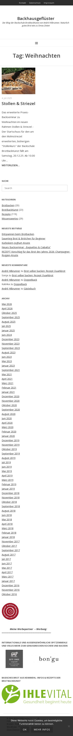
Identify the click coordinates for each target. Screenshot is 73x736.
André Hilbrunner (11, 271)
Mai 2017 (7, 567)
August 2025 (8, 321)
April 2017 (7, 572)
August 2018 (8, 510)
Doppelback (30, 279)
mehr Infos (42, 729)
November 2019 (11, 444)
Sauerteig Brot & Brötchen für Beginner (23, 238)
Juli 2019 (6, 462)
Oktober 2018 (9, 502)
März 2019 (7, 480)
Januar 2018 (8, 537)
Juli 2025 (6, 326)
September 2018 (11, 506)
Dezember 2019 (10, 440)
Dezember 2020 (10, 396)
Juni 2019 (7, 466)
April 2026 (7, 308)
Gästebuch (30, 288)
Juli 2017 (6, 559)
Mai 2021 (7, 374)
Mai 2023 (7, 361)
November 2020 (11, 400)
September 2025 (11, 317)
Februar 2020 (9, 431)
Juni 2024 (7, 334)
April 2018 (7, 523)
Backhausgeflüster (35, 18)
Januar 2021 (8, 392)
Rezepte (6, 214)
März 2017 (7, 576)
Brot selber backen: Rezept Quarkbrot (44, 271)
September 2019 (11, 453)
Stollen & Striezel (18, 103)
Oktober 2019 (9, 449)
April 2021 (7, 378)
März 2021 (7, 383)
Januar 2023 (8, 365)
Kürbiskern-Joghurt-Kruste (16, 242)
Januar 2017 (8, 581)
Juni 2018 (7, 515)
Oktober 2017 (9, 545)
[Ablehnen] (68, 726)
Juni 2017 (7, 563)
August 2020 (8, 414)
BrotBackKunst (10, 209)
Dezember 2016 (10, 585)
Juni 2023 (7, 356)
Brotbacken (8, 205)
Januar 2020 (8, 436)
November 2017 (11, 541)
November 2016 (11, 589)
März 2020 (7, 427)
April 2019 (7, 475)
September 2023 (11, 348)
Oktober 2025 (9, 312)
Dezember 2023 (10, 339)
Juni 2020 (7, 418)
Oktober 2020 (9, 405)
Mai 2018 (7, 519)
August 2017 (8, 554)
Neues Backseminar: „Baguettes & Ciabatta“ (26, 247)
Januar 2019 (8, 488)
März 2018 (7, 528)
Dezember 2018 (10, 493)
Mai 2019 (7, 471)
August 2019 (8, 458)
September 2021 (11, 370)
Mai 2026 (7, 304)
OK (25, 729)
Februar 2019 (9, 484)
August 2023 (8, 352)
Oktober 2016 (9, 594)
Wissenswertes (10, 218)
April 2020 (7, 422)
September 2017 (11, 550)
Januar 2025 (8, 330)
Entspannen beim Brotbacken (18, 234)
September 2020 (11, 409)
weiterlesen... (11, 165)
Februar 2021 (9, 387)
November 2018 (11, 497)
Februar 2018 (9, 532)
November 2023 (11, 343)
